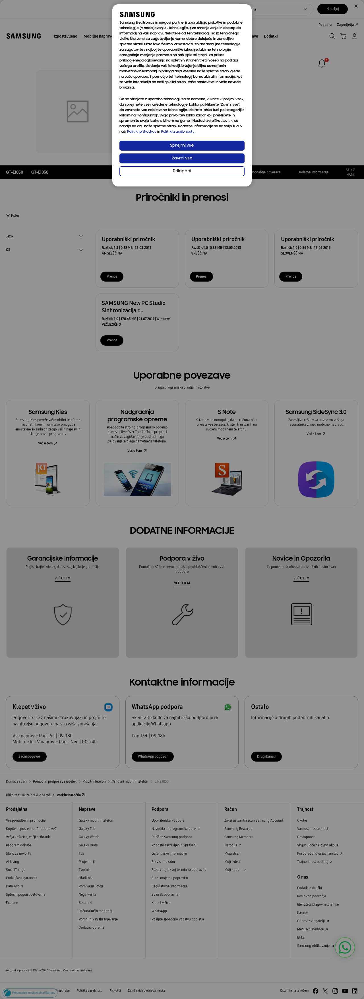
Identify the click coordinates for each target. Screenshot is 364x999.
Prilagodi (182, 171)
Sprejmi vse (182, 145)
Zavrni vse (182, 158)
